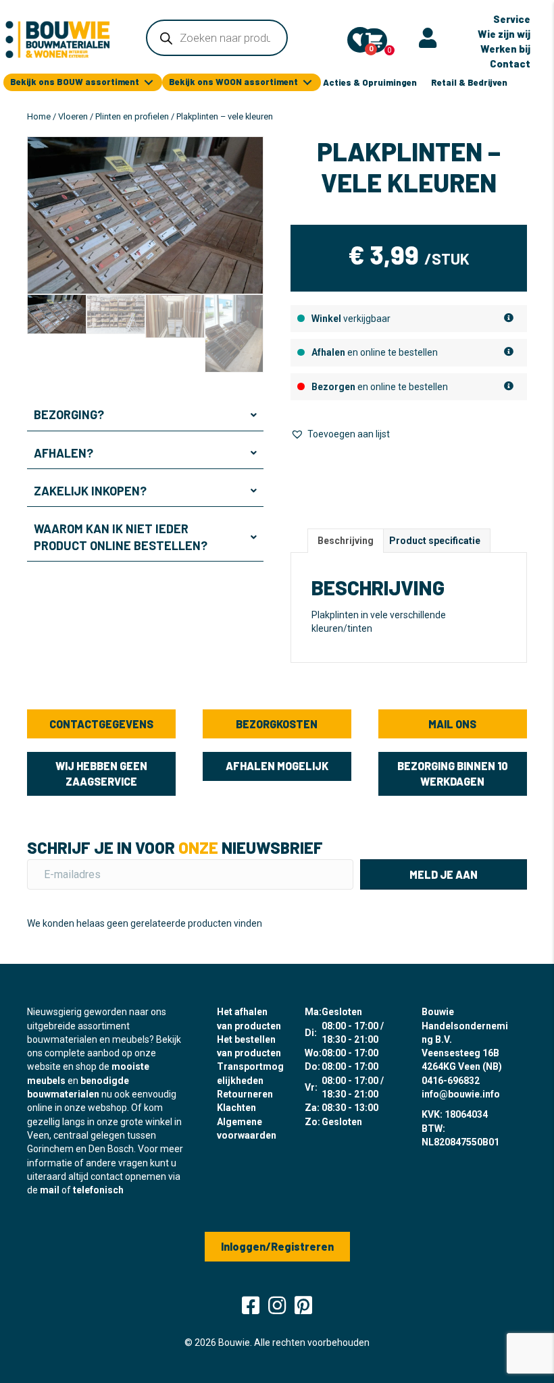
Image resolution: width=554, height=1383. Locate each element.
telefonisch (98, 1190)
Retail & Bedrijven (469, 82)
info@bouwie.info (461, 1094)
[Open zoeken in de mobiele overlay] (217, 38)
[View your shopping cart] (374, 40)
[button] (145, 415)
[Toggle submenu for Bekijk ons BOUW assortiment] (149, 82)
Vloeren (73, 116)
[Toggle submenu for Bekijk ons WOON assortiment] (307, 82)
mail (49, 1190)
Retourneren (245, 1094)
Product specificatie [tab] (434, 540)
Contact (510, 63)
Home (39, 116)
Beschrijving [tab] (346, 540)
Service (511, 19)
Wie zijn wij (504, 34)
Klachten (236, 1107)
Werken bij (505, 49)
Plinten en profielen (132, 116)
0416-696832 (451, 1080)
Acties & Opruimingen (370, 82)
